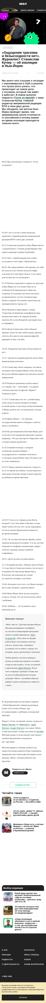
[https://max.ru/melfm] (41, 940)
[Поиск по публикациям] (3, 4)
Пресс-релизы (31, 955)
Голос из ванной (24, 97)
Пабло (27, 959)
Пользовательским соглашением (14, 987)
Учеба (15, 10)
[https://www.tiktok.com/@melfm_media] (23, 940)
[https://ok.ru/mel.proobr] (35, 940)
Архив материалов (34, 964)
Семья (5, 10)
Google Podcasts (17, 728)
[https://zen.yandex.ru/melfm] (10, 940)
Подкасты (7, 959)
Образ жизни (27, 10)
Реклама (6, 955)
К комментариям (23, 785)
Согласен (23, 997)
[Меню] (42, 4)
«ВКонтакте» (24, 724)
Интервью (8, 48)
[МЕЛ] (23, 4)
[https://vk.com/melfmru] (16, 940)
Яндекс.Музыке (8, 724)
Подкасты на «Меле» (22, 769)
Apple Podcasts (24, 668)
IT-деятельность (10, 964)
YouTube (40, 731)
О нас (5, 950)
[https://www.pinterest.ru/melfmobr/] (29, 940)
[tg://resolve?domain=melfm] (4, 940)
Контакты (29, 950)
